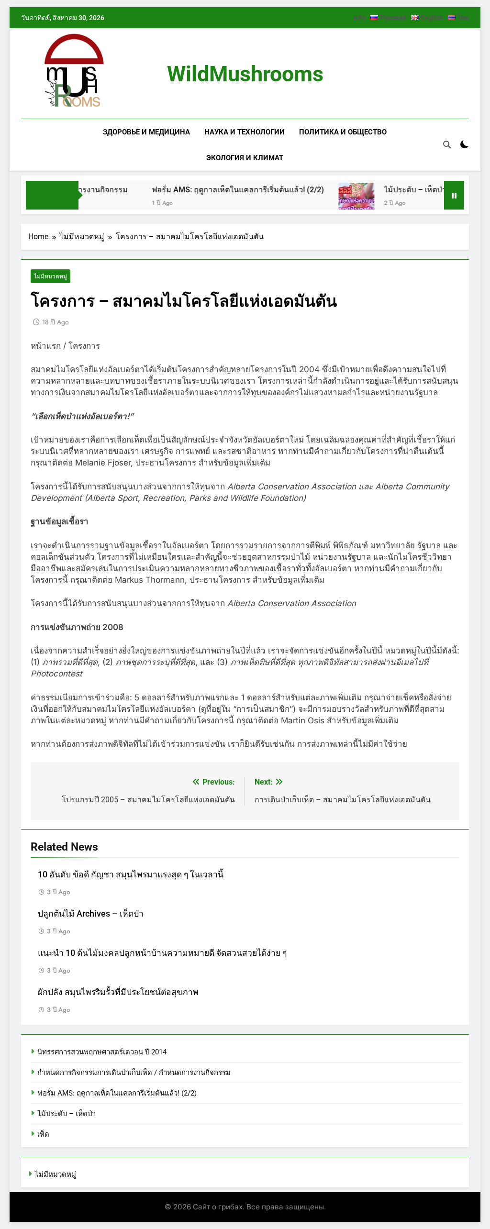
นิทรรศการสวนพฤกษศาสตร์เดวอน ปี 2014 (102, 1052)
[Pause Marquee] (454, 195)
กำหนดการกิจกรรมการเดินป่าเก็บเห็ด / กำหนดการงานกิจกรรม (134, 1072)
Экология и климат (244, 158)
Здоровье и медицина (146, 132)
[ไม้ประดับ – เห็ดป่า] (340, 201)
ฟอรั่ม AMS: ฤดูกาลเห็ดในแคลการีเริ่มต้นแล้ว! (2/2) (222, 189)
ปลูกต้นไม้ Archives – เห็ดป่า (91, 914)
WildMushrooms (245, 74)
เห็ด (43, 1134)
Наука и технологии (244, 132)
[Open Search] (447, 144)
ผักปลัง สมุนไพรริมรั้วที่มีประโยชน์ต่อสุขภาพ (118, 992)
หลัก (359, 18)
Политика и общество (343, 132)
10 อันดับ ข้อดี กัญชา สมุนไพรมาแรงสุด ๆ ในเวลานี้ (130, 874)
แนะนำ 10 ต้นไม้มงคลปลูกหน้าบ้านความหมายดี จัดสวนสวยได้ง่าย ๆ (162, 953)
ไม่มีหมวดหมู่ (50, 276)
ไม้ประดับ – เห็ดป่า (399, 189)
